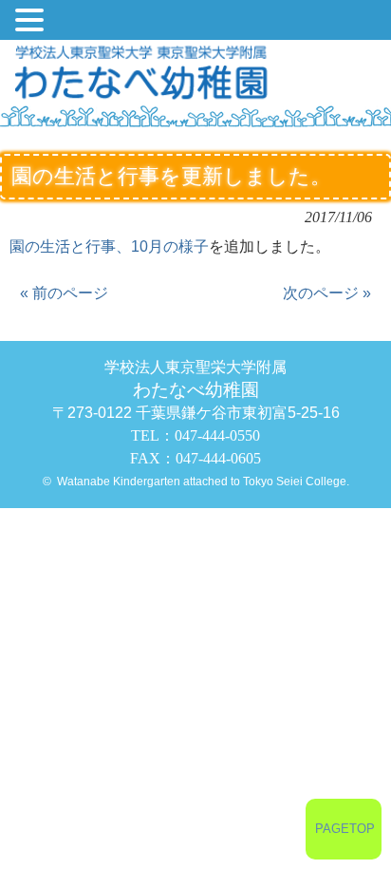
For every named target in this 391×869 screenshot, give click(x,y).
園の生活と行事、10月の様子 (109, 246)
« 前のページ (64, 293)
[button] (32, 21)
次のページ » (327, 293)
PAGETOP (345, 829)
